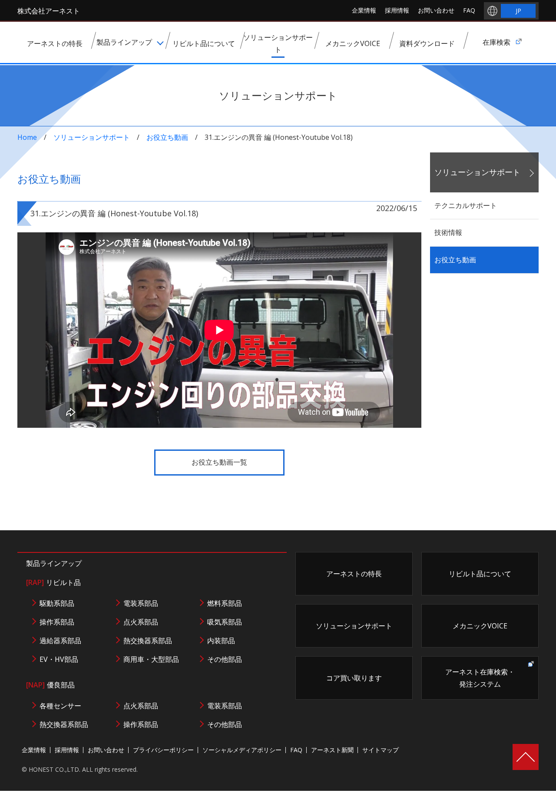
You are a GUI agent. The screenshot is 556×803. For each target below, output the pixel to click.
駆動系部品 (57, 603)
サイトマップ (380, 750)
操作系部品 (57, 622)
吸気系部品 (224, 622)
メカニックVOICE (480, 626)
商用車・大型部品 (151, 659)
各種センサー (60, 705)
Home (27, 137)
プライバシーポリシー (163, 750)
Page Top (526, 757)
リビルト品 (53, 582)
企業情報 (364, 10)
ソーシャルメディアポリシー (241, 750)
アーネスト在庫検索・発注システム (480, 678)
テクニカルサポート (465, 205)
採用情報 (397, 10)
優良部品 (50, 685)
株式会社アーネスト (48, 11)
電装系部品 (140, 603)
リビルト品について (480, 573)
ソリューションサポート (91, 137)
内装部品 (221, 640)
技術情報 (448, 232)
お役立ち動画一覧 (219, 462)
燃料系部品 (224, 603)
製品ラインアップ (54, 563)
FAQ (469, 10)
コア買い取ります (354, 678)
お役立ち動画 (167, 137)
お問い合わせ (436, 10)
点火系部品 (140, 622)
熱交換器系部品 (147, 640)
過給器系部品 (60, 640)
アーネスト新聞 (332, 750)
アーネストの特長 (354, 573)
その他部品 (224, 659)
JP (518, 11)
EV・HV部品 (59, 659)
